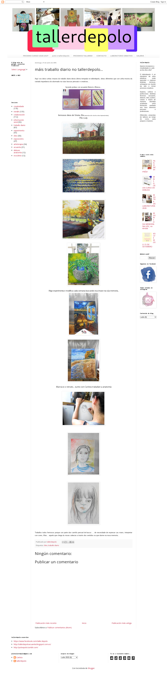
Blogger (91, 668)
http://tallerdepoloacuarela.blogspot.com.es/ (32, 644)
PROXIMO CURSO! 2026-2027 (35, 56)
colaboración (19, 114)
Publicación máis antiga (122, 623)
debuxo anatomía (18, 151)
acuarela (17, 147)
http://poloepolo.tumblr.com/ (26, 647)
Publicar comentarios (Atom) (59, 627)
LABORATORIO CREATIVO (121, 56)
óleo (45, 545)
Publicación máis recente (45, 623)
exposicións (19, 139)
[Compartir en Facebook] (70, 542)
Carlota (19, 657)
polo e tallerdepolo (60, 56)
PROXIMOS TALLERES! (83, 56)
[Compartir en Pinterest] (73, 542)
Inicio (84, 623)
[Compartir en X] (68, 542)
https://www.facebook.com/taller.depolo (31, 641)
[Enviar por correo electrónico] (63, 542)
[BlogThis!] (65, 542)
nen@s (16, 111)
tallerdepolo (21, 661)
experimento (19, 130)
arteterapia (18, 144)
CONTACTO (101, 56)
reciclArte (18, 155)
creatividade (19, 106)
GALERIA (140, 56)
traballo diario (53, 545)
